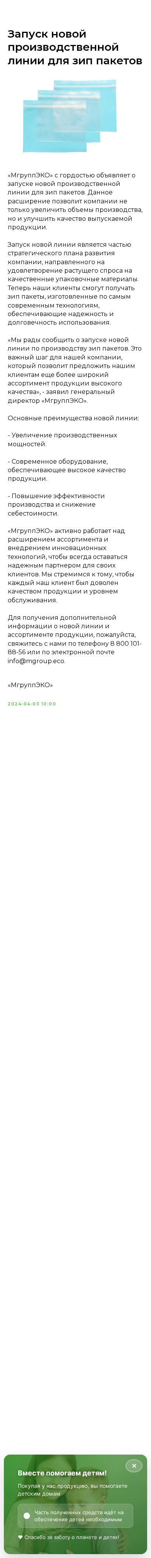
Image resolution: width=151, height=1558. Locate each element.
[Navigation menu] (139, 19)
